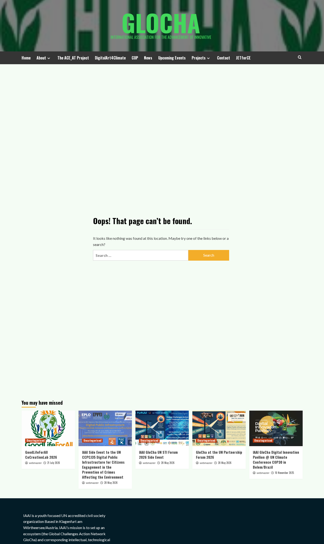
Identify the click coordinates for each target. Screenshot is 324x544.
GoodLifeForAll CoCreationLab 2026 (41, 454)
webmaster (35, 463)
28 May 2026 (111, 483)
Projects (199, 58)
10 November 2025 (284, 473)
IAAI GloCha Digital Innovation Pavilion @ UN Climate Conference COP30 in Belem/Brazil (276, 459)
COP (135, 58)
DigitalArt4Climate (110, 58)
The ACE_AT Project (73, 58)
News (148, 58)
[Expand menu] (48, 58)
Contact (223, 58)
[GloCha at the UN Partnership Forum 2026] (219, 428)
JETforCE (243, 58)
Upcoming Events (172, 58)
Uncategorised (35, 440)
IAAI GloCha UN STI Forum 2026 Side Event (158, 454)
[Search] (300, 57)
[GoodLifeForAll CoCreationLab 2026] (48, 428)
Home (26, 58)
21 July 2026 (53, 463)
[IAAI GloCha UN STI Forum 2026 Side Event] (162, 428)
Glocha (160, 22)
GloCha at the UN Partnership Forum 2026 (219, 454)
